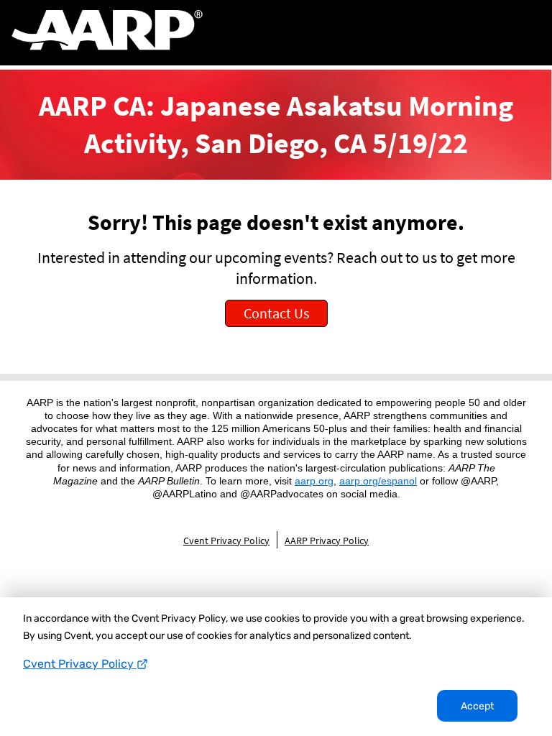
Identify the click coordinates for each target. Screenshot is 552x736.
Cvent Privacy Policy (80, 664)
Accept (477, 706)
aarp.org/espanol (378, 481)
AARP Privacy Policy (327, 540)
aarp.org (314, 481)
